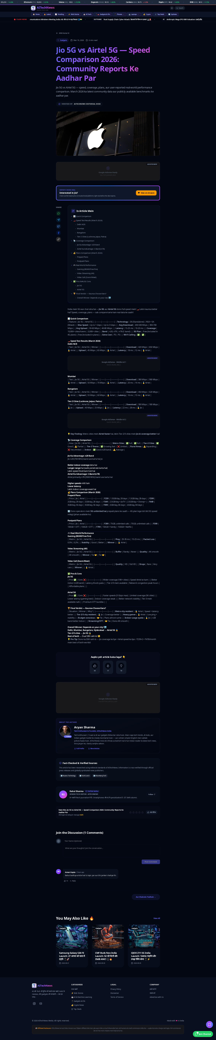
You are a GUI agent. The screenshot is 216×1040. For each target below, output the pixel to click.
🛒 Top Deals (76, 1009)
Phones (118, 14)
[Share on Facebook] (58, 232)
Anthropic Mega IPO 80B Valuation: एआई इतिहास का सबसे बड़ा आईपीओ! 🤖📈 (169, 19)
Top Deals (159, 14)
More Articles (95, 749)
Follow (150, 794)
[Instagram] (34, 1003)
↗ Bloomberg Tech (99, 776)
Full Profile (80, 749)
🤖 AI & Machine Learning (81, 997)
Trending (59, 14)
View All (157, 918)
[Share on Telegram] (58, 219)
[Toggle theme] (172, 8)
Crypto (146, 14)
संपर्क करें (152, 993)
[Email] (40, 1003)
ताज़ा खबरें (74, 989)
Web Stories (73, 14)
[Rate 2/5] (133, 812)
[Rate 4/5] (139, 812)
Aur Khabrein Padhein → (146, 897)
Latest (47, 14)
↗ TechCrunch (84, 776)
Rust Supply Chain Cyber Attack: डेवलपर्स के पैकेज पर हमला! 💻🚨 (99, 19)
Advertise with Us (157, 997)
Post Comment (151, 862)
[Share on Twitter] (58, 226)
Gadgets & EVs (103, 14)
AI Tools (87, 14)
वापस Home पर (64, 33)
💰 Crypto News (77, 1005)
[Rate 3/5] (136, 812)
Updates (172, 14)
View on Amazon (147, 193)
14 (67, 881)
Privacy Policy (115, 989)
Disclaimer (114, 993)
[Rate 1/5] (130, 812)
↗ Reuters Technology (68, 776)
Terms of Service (117, 997)
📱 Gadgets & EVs (78, 1001)
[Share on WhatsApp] (58, 213)
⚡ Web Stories (77, 993)
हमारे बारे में (153, 989)
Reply (74, 881)
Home (36, 14)
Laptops (133, 14)
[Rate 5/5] (142, 812)
